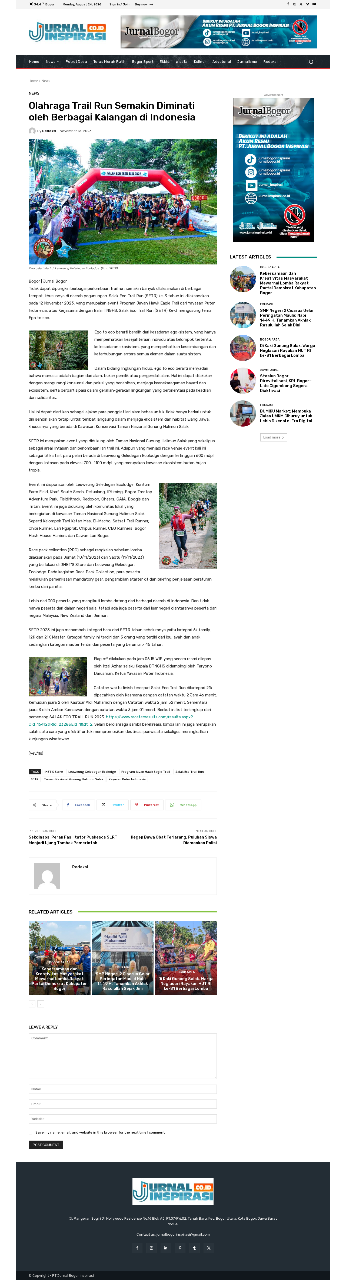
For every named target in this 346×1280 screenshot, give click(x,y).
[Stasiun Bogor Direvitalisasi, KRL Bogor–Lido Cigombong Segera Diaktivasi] (243, 381)
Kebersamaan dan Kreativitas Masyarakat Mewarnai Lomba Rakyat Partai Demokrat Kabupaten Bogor (60, 979)
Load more (271, 437)
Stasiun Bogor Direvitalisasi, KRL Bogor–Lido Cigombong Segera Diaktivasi (286, 383)
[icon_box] (144, 5)
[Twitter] (301, 4)
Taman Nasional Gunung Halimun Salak (73, 779)
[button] (311, 61)
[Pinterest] (180, 1248)
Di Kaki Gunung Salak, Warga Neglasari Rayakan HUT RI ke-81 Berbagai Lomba (186, 983)
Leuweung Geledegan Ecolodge (92, 772)
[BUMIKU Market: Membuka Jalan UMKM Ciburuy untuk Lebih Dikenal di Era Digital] (243, 413)
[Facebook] (288, 4)
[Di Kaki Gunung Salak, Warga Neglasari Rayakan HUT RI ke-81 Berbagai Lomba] (186, 958)
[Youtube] (314, 4)
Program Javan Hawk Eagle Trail (145, 772)
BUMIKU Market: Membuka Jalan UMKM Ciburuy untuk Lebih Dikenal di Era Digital (286, 416)
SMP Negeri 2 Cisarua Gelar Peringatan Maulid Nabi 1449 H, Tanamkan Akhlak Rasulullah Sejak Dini (123, 981)
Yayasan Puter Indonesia (127, 779)
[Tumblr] (194, 1248)
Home (33, 80)
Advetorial (269, 369)
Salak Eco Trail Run (189, 772)
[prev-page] (32, 1003)
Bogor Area (59, 962)
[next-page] (40, 1003)
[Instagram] (294, 4)
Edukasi (122, 967)
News (46, 80)
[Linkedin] (166, 1248)
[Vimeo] (307, 4)
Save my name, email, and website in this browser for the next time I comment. (100, 1132)
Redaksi (49, 131)
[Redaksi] (33, 131)
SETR (34, 779)
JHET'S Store (53, 772)
